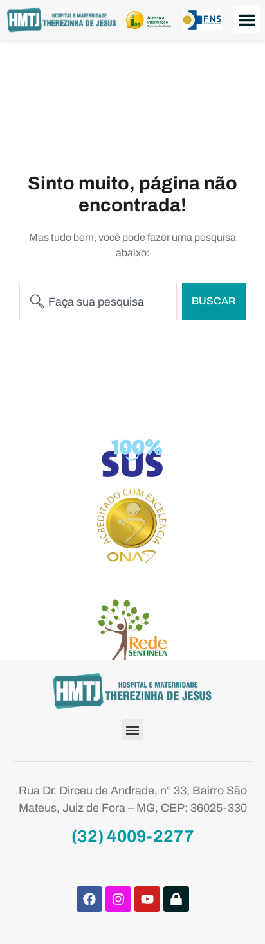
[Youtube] (147, 899)
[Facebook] (89, 899)
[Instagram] (118, 899)
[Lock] (176, 899)
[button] (246, 19)
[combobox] (98, 301)
